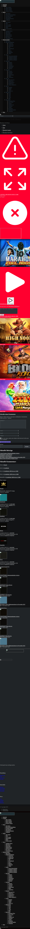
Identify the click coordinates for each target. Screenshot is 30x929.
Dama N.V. (10, 81)
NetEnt (10, 103)
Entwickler (8, 99)
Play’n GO (10, 102)
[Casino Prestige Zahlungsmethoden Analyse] (3, 574)
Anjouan (10, 73)
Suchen (1, 444)
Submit (2, 314)
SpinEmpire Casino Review (6, 454)
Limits (7, 54)
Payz (9, 49)
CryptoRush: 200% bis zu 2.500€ (10, 471)
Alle (1, 799)
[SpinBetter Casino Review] (3, 593)
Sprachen (8, 61)
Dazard (5, 465)
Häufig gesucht (6, 39)
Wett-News (8, 32)
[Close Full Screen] (15, 227)
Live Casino (8, 24)
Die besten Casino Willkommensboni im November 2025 (12, 457)
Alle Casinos (8, 7)
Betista (1, 530)
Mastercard (10, 46)
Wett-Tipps (8, 33)
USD (9, 94)
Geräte (7, 86)
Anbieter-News (9, 31)
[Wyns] (3, 558)
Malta (9, 76)
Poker (7, 27)
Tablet (9, 89)
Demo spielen (10, 304)
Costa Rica (10, 77)
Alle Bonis (8, 13)
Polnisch (10, 68)
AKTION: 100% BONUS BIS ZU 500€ (9, 194)
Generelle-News (9, 38)
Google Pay (11, 44)
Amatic (10, 107)
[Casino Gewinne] (7, 2)
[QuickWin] (3, 543)
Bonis (4, 12)
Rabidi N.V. (11, 83)
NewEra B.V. (11, 82)
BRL (9, 98)
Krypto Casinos (9, 11)
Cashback (8, 19)
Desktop (10, 87)
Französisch (11, 66)
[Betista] (3, 529)
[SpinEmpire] (3, 500)
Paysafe (1, 779)
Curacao (10, 71)
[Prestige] (3, 487)
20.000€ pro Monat (12, 59)
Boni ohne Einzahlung (10, 14)
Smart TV (10, 91)
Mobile (10, 88)
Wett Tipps (8, 41)
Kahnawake (11, 74)
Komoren (10, 72)
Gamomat (10, 111)
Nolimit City (11, 104)
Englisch (10, 63)
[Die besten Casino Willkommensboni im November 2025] (3, 603)
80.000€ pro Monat (12, 58)
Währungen (8, 92)
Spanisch (10, 64)
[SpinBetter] (3, 515)
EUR (9, 93)
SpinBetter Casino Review (6, 456)
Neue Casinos (9, 9)
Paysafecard (11, 48)
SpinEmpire (2, 501)
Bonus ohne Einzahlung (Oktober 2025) (9, 458)
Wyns (1, 559)
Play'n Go (2, 789)
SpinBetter (2, 516)
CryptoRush (6, 468)
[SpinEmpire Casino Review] (3, 583)
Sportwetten (8, 26)
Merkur (1, 787)
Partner (1, 801)
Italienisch (10, 67)
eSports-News (9, 36)
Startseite (5, 4)
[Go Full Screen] (15, 193)
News (4, 29)
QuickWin (2, 545)
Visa (9, 47)
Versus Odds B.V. (12, 84)
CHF (9, 96)
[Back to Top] (0, 928)
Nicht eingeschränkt (12, 56)
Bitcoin (10, 51)
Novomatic (2, 788)
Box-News (8, 37)
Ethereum (10, 52)
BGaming (10, 108)
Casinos (4, 6)
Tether (9, 53)
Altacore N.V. (11, 79)
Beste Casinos (9, 8)
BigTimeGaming (12, 109)
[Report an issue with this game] (15, 163)
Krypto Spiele (9, 28)
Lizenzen (8, 69)
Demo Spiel (2, 344)
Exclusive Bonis (9, 16)
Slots (7, 23)
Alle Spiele (8, 22)
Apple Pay (10, 43)
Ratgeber (2, 802)
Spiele (4, 21)
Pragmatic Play (11, 101)
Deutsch (10, 62)
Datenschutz (5, 810)
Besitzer (7, 78)
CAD (9, 97)
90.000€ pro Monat (12, 57)
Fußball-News (9, 34)
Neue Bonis (8, 17)
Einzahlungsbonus (10, 18)
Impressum (5, 809)
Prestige (1, 488)
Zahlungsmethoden (10, 42)
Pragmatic (2, 790)
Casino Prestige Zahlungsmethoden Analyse (9, 453)
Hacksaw (10, 106)
